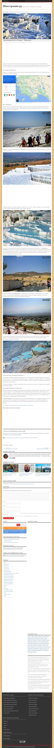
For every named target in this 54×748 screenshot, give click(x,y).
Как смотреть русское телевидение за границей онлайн (40, 679)
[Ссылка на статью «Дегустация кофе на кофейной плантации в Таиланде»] (27, 472)
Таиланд (42, 638)
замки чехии (35, 645)
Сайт (4, 509)
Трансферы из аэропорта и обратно (10, 704)
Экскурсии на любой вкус (8, 708)
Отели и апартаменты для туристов (10, 700)
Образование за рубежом (8, 582)
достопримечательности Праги (33, 643)
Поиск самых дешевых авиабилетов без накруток (13, 433)
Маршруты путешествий (8, 577)
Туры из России (6, 712)
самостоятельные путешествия (37, 650)
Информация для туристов (9, 574)
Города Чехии (6, 568)
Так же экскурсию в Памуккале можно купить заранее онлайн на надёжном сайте (18, 405)
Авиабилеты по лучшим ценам (9, 698)
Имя (4, 501)
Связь (5, 592)
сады (48, 648)
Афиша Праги (6, 563)
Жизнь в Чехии (6, 570)
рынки (45, 648)
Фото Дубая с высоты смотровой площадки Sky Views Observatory (42, 474)
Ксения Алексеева (7, 42)
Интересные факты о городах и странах (11, 573)
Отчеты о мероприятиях (8, 583)
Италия (29, 638)
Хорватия (47, 640)
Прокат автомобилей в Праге (42, 448)
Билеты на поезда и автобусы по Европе (11, 710)
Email (4, 505)
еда (28, 645)
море (47, 645)
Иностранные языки (7, 571)
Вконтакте (5, 721)
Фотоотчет (39, 640)
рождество (41, 648)
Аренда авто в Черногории (34, 708)
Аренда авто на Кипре (33, 706)
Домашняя (7, 11)
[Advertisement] (27, 53)
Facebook (5, 725)
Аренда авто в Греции (33, 700)
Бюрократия (6, 565)
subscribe (28, 515)
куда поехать (40, 645)
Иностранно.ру (12, 6)
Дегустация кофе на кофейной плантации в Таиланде (25, 474)
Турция (10, 445)
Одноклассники (6, 729)
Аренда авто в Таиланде (33, 712)
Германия (39, 636)
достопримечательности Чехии (44, 643)
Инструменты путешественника (14, 528)
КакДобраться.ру (7, 735)
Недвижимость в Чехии (8, 580)
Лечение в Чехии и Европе (9, 576)
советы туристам (45, 650)
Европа (43, 636)
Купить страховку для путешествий (10, 702)
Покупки (5, 585)
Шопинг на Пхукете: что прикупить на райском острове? (40, 685)
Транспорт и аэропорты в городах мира (11, 539)
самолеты (29, 650)
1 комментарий (23, 42)
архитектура (35, 641)
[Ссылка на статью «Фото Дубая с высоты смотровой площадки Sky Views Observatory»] (43, 472)
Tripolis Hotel (35, 384)
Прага (5, 586)
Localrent (13, 381)
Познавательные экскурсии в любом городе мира (13, 437)
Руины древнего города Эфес (11, 448)
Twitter (5, 727)
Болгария (35, 636)
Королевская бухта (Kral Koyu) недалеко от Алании (9, 474)
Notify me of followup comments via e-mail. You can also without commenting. (22, 515)
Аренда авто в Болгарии (33, 698)
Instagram (5, 723)
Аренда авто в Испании (33, 704)
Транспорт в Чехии (7, 594)
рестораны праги (35, 648)
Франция (43, 640)
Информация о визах (8, 540)
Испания (47, 636)
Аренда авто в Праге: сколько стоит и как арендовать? (14, 556)
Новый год (33, 638)
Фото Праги (30, 640)
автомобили (30, 641)
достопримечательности (44, 641)
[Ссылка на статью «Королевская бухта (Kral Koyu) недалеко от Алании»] (11, 472)
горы (38, 641)
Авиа (5, 562)
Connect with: (5, 488)
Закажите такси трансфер (8, 547)
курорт (44, 645)
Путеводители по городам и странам (11, 542)
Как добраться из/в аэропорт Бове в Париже (42, 668)
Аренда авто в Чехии (32, 710)
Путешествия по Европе (8, 591)
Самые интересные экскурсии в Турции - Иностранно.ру (23, 483)
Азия (7, 445)
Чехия (5, 595)
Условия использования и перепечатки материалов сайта (24, 746)
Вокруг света (11, 11)
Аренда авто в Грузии (33, 702)
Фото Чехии (35, 640)
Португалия (38, 638)
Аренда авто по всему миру (9, 706)
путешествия (30, 648)
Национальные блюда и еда (9, 579)
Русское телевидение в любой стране (14, 531)
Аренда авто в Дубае (32, 714)
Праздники (6, 588)
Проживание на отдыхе (8, 589)
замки (31, 645)
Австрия (29, 636)
